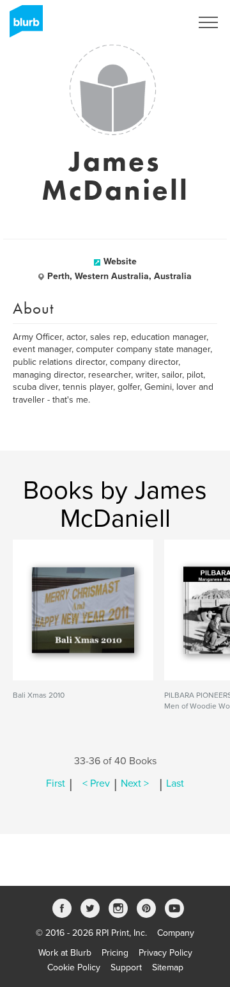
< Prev (96, 783)
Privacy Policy (165, 952)
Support (126, 967)
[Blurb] (22, 25)
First (55, 783)
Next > (135, 783)
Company (175, 932)
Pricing (115, 952)
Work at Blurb (64, 952)
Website (120, 261)
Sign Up (158, 22)
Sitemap (167, 967)
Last (175, 783)
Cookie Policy (73, 967)
